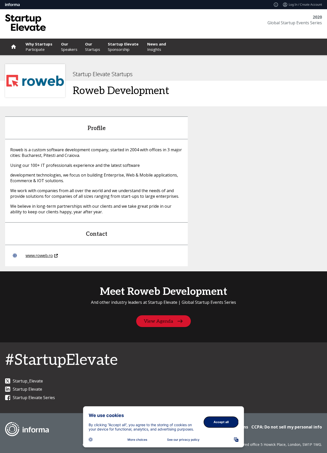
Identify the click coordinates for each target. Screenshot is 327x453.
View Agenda (158, 321)
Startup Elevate (27, 389)
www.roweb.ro (39, 255)
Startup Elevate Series (34, 397)
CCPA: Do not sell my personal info (286, 427)
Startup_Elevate (28, 381)
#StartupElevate (61, 360)
